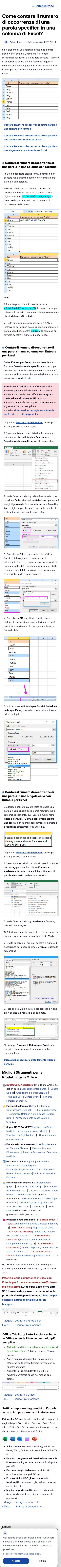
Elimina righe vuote (46, 1110)
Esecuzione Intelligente (33, 1088)
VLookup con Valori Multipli (33, 1131)
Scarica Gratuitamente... (29, 1324)
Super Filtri (38, 1206)
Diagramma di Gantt (43, 1227)
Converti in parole (30, 1247)
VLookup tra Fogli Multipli (20, 1135)
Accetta (16, 1560)
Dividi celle (44, 1255)
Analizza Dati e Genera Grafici (24, 1096)
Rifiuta (42, 1560)
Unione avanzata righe (25, 1255)
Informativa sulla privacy (29, 1554)
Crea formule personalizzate (31, 1092)
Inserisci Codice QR (30, 1239)
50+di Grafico (21, 1227)
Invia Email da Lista (17, 1206)
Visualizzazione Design (29, 1186)
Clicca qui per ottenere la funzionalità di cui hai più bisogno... (29, 1300)
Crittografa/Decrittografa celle (36, 1202)
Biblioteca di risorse (28, 1194)
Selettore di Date (31, 1198)
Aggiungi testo (21, 1223)
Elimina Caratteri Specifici (43, 1223)
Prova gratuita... (31, 414)
